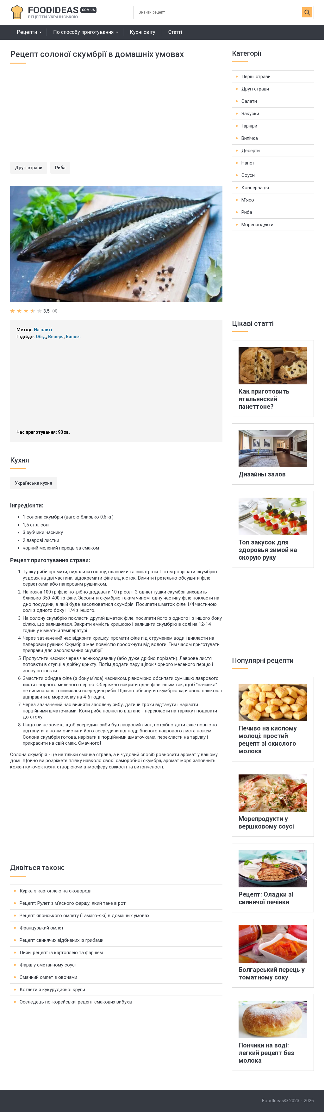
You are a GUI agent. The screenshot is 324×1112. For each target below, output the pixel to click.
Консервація (255, 187)
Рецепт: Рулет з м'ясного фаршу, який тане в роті (73, 903)
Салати (249, 101)
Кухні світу (142, 32)
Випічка (249, 138)
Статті (175, 32)
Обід (41, 336)
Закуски (250, 113)
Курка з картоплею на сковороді (55, 891)
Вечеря (56, 336)
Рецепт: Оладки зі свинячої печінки (266, 898)
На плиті (43, 329)
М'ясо (247, 200)
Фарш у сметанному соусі (48, 965)
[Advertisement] (116, 117)
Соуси (248, 175)
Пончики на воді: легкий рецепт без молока (266, 1052)
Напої (247, 163)
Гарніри (249, 126)
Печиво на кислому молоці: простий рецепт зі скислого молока (268, 739)
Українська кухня (33, 483)
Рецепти (27, 32)
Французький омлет (42, 928)
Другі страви (28, 167)
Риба (60, 167)
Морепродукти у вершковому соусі (266, 822)
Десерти (250, 150)
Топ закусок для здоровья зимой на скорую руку (268, 549)
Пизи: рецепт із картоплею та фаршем (61, 952)
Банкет (73, 336)
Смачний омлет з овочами (48, 977)
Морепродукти (257, 224)
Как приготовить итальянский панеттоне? (264, 399)
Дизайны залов (262, 474)
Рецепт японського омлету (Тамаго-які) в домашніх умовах (84, 915)
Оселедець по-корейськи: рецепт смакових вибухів (76, 1002)
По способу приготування (83, 32)
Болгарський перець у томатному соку (272, 973)
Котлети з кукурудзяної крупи (52, 989)
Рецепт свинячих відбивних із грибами (61, 940)
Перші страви (256, 76)
